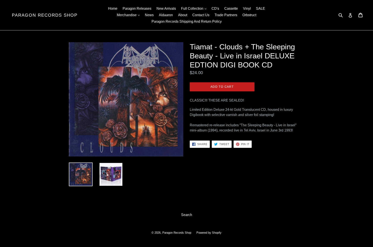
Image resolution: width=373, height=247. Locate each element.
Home (112, 8)
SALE (260, 8)
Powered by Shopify (208, 232)
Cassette (231, 8)
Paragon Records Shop (44, 15)
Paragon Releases (137, 8)
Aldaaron (166, 15)
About (182, 15)
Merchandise (129, 15)
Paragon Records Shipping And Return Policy (187, 21)
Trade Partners (226, 15)
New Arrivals (166, 8)
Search (186, 215)
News (149, 15)
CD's (215, 8)
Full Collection (195, 8)
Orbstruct (249, 15)
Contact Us (200, 15)
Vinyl (247, 8)
